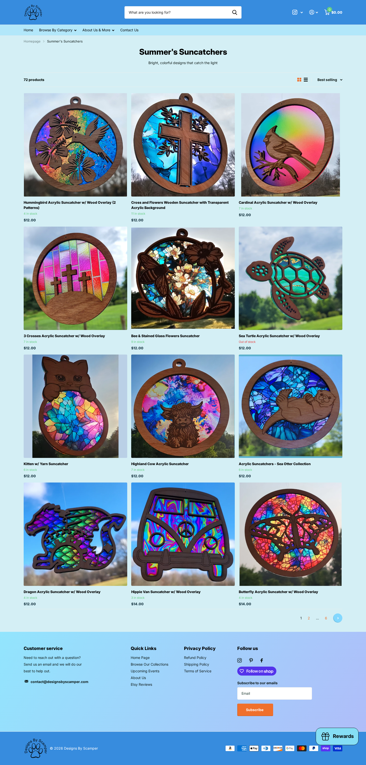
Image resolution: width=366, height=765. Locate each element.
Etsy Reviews (141, 684)
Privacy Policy (200, 648)
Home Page (140, 657)
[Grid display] (299, 79)
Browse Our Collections (149, 664)
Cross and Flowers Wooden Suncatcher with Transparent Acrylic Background (180, 205)
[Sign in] (313, 12)
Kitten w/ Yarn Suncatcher (46, 464)
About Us (138, 678)
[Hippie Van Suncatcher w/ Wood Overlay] (183, 534)
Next (337, 618)
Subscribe (255, 710)
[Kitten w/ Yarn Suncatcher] (75, 406)
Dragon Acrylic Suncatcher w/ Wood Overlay (62, 592)
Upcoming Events (145, 671)
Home (28, 30)
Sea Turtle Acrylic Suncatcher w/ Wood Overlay (279, 336)
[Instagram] (239, 660)
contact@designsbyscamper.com (59, 682)
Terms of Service (197, 671)
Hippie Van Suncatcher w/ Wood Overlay (166, 592)
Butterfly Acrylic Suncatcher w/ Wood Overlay (278, 592)
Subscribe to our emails (257, 683)
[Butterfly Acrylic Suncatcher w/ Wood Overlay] (290, 534)
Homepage (32, 41)
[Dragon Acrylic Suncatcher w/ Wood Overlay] (75, 534)
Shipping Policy (196, 664)
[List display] (306, 79)
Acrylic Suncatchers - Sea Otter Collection (275, 464)
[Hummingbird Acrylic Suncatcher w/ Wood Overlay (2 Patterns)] (75, 145)
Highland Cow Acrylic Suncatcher (160, 464)
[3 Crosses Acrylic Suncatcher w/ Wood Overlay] (75, 278)
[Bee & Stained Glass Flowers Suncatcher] (183, 278)
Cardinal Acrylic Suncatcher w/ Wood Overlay (278, 202)
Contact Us (129, 30)
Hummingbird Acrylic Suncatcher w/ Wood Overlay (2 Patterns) (70, 205)
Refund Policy (195, 657)
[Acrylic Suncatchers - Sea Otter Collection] (290, 406)
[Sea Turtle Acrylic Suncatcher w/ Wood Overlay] (290, 278)
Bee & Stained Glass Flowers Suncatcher (165, 336)
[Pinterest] (251, 660)
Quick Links (143, 648)
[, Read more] (297, 12)
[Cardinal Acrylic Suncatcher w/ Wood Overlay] (290, 145)
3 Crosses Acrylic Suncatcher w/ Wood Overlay (64, 336)
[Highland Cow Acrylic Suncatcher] (183, 406)
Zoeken (235, 12)
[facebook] (261, 660)
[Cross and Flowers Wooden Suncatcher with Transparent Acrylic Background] (183, 145)
